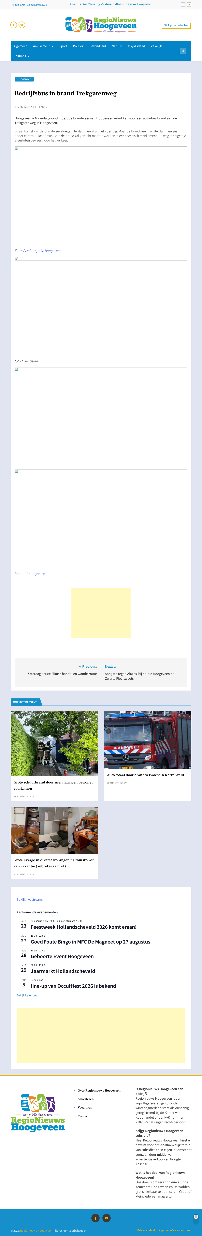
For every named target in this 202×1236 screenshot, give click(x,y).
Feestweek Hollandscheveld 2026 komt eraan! (84, 926)
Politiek (78, 46)
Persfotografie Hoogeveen (42, 250)
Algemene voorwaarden (174, 1230)
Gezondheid (98, 46)
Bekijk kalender (27, 995)
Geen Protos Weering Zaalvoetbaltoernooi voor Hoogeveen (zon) (111, 4)
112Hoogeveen (33, 573)
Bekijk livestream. (30, 899)
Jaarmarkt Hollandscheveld (63, 970)
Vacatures (85, 1107)
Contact (83, 1116)
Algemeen (20, 46)
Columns (20, 56)
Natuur (117, 46)
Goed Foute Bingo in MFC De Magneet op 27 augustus (90, 941)
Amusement (41, 46)
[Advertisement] (101, 613)
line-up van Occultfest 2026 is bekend (73, 985)
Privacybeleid (146, 1230)
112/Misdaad (136, 46)
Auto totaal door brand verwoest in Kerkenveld (145, 775)
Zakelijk (156, 46)
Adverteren (86, 1099)
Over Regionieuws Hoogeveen (99, 1090)
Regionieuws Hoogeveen (36, 1230)
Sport (63, 46)
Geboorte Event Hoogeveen (62, 956)
